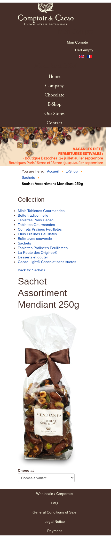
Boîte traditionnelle (33, 215)
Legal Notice (54, 521)
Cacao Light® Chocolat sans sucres (47, 262)
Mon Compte (77, 42)
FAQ (54, 503)
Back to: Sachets (31, 270)
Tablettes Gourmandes (36, 225)
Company (54, 85)
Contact (54, 123)
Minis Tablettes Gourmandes (41, 211)
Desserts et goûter (33, 257)
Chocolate (54, 95)
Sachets (24, 243)
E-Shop (54, 104)
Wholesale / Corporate (54, 494)
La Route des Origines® (37, 252)
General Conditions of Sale (54, 512)
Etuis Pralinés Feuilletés (37, 234)
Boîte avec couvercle (35, 239)
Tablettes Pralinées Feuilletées (43, 248)
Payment (54, 531)
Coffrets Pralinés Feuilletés (40, 229)
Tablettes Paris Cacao (35, 220)
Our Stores (54, 113)
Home (54, 76)
